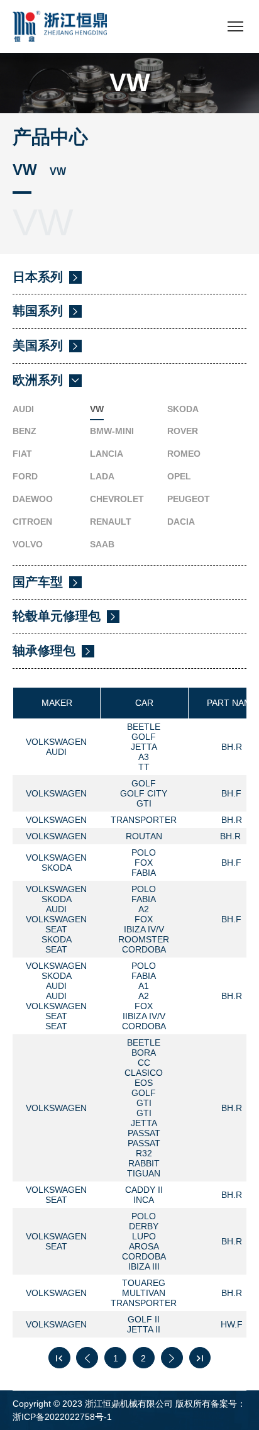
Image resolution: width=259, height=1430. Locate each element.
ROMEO (184, 454)
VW (97, 409)
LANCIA (106, 454)
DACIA (181, 522)
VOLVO (28, 544)
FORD (25, 476)
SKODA (183, 409)
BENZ (24, 431)
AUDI (23, 409)
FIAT (22, 454)
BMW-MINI (112, 431)
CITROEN (32, 522)
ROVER (182, 431)
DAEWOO (33, 499)
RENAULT (110, 522)
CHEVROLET (117, 499)
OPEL (179, 476)
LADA (102, 476)
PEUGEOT (188, 499)
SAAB (102, 544)
